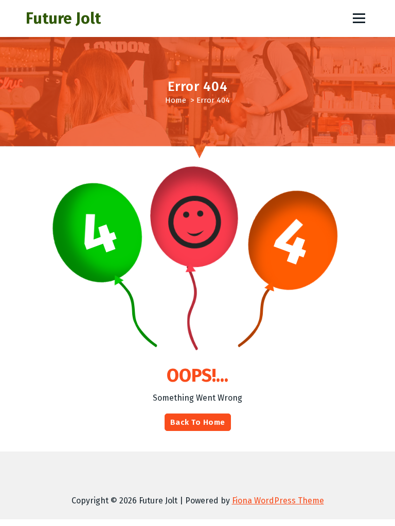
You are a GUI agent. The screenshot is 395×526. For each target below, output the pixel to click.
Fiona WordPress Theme (278, 500)
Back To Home (197, 422)
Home (175, 100)
